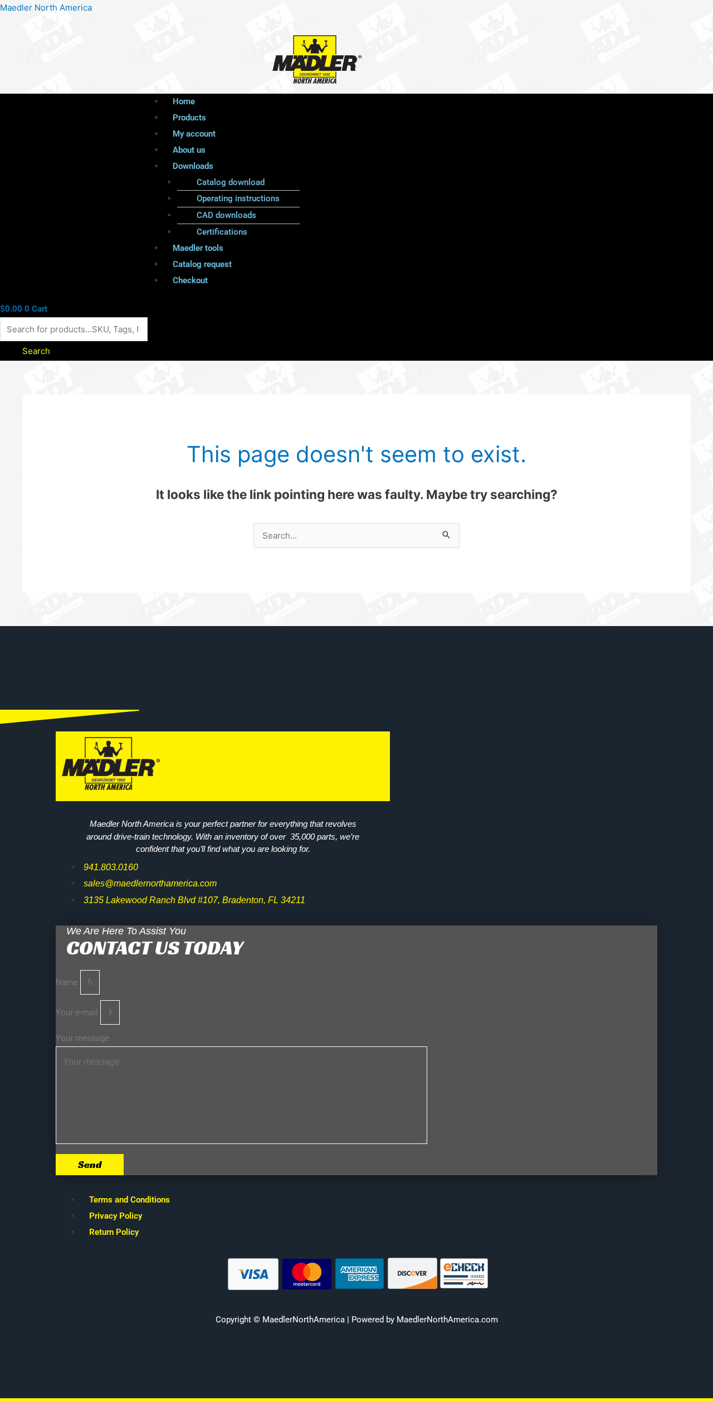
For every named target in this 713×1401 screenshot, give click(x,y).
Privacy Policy (115, 1216)
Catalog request (202, 264)
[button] (385, 166)
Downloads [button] (193, 166)
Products (189, 118)
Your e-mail (78, 1012)
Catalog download (231, 182)
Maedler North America (46, 7)
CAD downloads (226, 215)
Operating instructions (238, 198)
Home (184, 101)
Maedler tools (198, 248)
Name (68, 982)
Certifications (222, 232)
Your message (82, 1038)
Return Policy (114, 1232)
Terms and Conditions (129, 1200)
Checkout (190, 280)
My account (194, 134)
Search (36, 351)
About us (189, 150)
